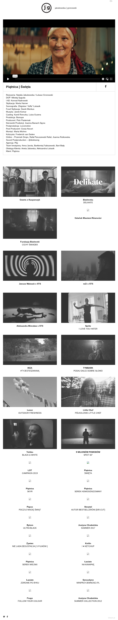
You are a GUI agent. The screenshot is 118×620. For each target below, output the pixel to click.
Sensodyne (88, 581)
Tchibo (30, 453)
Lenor (29, 411)
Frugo (30, 599)
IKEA (29, 369)
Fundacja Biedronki (30, 243)
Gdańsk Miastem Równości (88, 218)
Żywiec (30, 544)
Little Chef (88, 411)
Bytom (30, 526)
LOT (30, 471)
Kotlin (88, 544)
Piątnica (88, 471)
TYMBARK (88, 369)
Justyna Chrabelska (88, 526)
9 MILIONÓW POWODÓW (88, 453)
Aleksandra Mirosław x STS (30, 326)
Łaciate (88, 563)
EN (111, 1)
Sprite (88, 327)
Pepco (30, 508)
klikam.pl (111, 618)
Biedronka (88, 201)
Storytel (88, 508)
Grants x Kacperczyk (30, 200)
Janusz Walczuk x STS (30, 284)
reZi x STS (88, 284)
